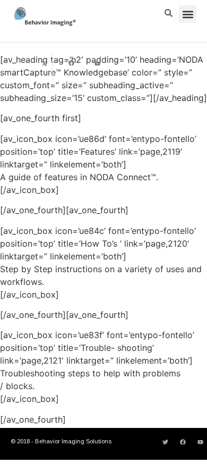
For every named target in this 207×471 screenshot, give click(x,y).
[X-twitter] (45, 63)
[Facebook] (71, 63)
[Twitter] (165, 442)
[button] (187, 14)
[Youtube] (98, 63)
